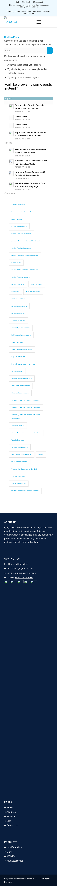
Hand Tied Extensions (18, 299)
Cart (17, 2)
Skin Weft (37, 433)
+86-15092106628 (24, 577)
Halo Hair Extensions (33, 291)
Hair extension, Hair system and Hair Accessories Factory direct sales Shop (29, 6)
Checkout (26, 2)
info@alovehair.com (26, 573)
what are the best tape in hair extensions (25, 491)
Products (11, 816)
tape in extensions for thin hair (21, 454)
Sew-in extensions (17, 425)
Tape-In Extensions (17, 440)
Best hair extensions (18, 205)
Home (10, 807)
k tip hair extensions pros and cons (23, 364)
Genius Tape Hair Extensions (21, 233)
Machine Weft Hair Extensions (21, 378)
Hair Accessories (15, 861)
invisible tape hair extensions (21, 335)
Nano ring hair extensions (20, 393)
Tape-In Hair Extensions (19, 447)
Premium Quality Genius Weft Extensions (25, 400)
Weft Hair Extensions (18, 483)
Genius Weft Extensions (34, 241)
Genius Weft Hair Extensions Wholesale (24, 255)
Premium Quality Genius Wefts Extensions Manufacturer (25, 416)
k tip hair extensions (18, 357)
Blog (9, 821)
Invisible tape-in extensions (20, 328)
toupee (40, 454)
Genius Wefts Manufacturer (20, 277)
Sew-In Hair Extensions (19, 433)
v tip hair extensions (18, 476)
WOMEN (11, 856)
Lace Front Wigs (17, 371)
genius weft (15, 241)
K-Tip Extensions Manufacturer (21, 349)
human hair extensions (19, 306)
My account (38, 2)
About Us (11, 812)
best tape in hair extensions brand (22, 212)
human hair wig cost (18, 313)
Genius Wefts (16, 262)
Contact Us (12, 825)
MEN (9, 852)
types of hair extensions (19, 462)
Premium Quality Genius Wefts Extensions (25, 407)
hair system (15, 291)
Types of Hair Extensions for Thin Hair (24, 469)
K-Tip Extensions (17, 342)
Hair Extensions (36, 284)
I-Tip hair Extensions (18, 320)
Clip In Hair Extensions (19, 226)
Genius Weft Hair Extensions (21, 248)
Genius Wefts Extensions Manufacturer (24, 270)
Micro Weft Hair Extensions (20, 386)
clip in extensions (17, 219)
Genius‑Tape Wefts (17, 284)
